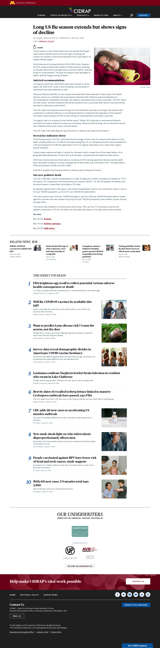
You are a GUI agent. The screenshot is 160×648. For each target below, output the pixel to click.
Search (132, 15)
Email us (17, 616)
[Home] (80, 10)
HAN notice (49, 228)
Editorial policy (29, 595)
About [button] (116, 15)
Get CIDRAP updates (137, 645)
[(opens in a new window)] (22, 2)
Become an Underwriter (80, 566)
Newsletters (101, 15)
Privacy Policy (56, 632)
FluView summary (52, 223)
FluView (47, 219)
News (43, 15)
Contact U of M (42, 632)
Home (13, 595)
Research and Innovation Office (22, 632)
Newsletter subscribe (136, 605)
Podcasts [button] (82, 15)
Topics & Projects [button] (60, 15)
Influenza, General (46, 41)
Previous (33, 242)
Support (143, 15)
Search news (51, 595)
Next (36, 242)
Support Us (138, 581)
